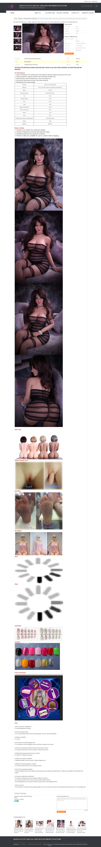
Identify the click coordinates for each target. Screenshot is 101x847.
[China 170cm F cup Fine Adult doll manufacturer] (11, 6)
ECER (50, 845)
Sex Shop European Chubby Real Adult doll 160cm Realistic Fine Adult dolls (29, 830)
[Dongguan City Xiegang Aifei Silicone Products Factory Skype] (15, 801)
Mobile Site (17, 844)
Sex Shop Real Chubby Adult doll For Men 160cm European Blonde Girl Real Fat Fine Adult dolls (39, 831)
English (95, 1)
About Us (38, 13)
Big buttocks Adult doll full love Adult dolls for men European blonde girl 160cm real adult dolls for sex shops (60, 831)
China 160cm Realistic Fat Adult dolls (35, 844)
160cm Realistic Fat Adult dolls (30, 18)
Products (24, 13)
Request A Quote (87, 1)
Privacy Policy (23, 844)
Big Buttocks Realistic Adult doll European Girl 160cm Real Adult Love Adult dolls (19, 830)
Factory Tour (50, 13)
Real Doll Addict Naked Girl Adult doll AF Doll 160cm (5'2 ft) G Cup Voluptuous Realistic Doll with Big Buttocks (50, 831)
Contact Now (70, 53)
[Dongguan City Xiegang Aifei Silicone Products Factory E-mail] (17, 801)
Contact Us (75, 13)
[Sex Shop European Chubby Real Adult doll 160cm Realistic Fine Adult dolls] (29, 823)
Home (12, 13)
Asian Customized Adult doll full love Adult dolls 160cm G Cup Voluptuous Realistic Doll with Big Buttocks (82, 831)
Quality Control (63, 13)
